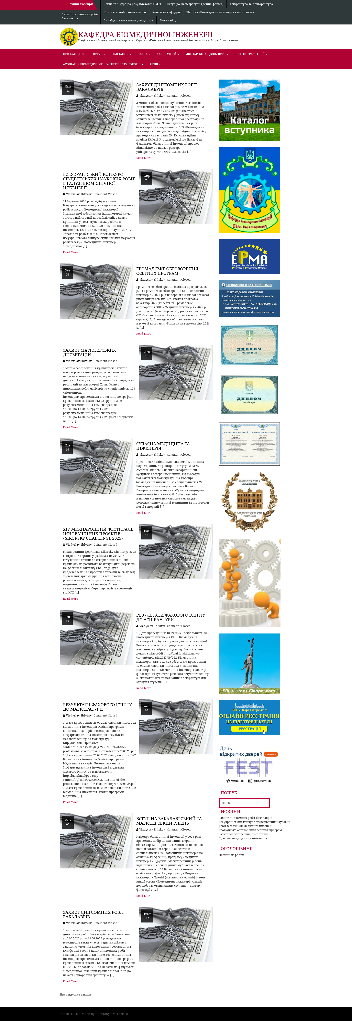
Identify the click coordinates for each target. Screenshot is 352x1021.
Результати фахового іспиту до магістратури (97, 707)
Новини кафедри (231, 855)
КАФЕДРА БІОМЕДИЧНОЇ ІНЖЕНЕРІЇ (145, 35)
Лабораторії (167, 54)
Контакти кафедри (166, 12)
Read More (143, 158)
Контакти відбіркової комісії (125, 12)
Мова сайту (168, 20)
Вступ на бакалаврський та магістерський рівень (169, 821)
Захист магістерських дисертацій (89, 352)
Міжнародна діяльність (205, 54)
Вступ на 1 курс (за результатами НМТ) (132, 4)
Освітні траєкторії (249, 54)
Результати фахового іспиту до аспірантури (170, 617)
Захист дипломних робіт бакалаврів (166, 87)
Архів (154, 64)
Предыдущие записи (75, 994)
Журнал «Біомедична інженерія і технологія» (220, 12)
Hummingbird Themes (111, 1014)
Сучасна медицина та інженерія (163, 446)
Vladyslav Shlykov (152, 95)
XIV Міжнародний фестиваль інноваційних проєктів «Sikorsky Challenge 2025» (98, 533)
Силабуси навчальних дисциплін (128, 20)
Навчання (120, 54)
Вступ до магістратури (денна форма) (195, 4)
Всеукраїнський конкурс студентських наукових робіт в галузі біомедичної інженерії (99, 181)
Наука (143, 54)
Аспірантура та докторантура (251, 4)
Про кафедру (74, 54)
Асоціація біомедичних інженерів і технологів (102, 64)
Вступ (98, 54)
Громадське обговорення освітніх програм (167, 271)
